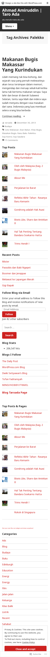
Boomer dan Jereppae (14, 273)
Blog (4, 546)
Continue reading (12, 116)
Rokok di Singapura (24, 512)
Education (7, 570)
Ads (4, 540)
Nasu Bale (22, 133)
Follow (9, 314)
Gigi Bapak (8, 285)
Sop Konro (7, 136)
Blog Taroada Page (14, 392)
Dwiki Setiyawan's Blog (14, 373)
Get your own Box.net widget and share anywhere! (17, 528)
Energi (5, 576)
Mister (5, 261)
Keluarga (7, 600)
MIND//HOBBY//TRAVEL (15, 385)
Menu (11, 26)
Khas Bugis (36, 129)
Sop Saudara (19, 136)
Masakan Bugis (9, 133)
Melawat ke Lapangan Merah (18, 279)
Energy (6, 582)
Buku (5, 558)
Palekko (32, 133)
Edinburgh (7, 564)
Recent (6, 618)
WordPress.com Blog (13, 367)
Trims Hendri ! (21, 243)
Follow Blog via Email (16, 293)
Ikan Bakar (25, 129)
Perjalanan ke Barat (25, 187)
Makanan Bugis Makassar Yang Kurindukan (22, 64)
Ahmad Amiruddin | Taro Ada (22, 12)
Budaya (8, 126)
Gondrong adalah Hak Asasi (29, 209)
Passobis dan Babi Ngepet (16, 267)
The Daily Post (10, 361)
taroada (8, 122)
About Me (19, 177)
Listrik (5, 612)
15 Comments (11, 140)
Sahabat (6, 624)
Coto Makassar (12, 129)
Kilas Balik (7, 606)
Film (4, 588)
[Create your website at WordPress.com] (25, 3)
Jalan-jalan (7, 594)
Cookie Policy (28, 642)
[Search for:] (25, 327)
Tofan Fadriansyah (12, 379)
